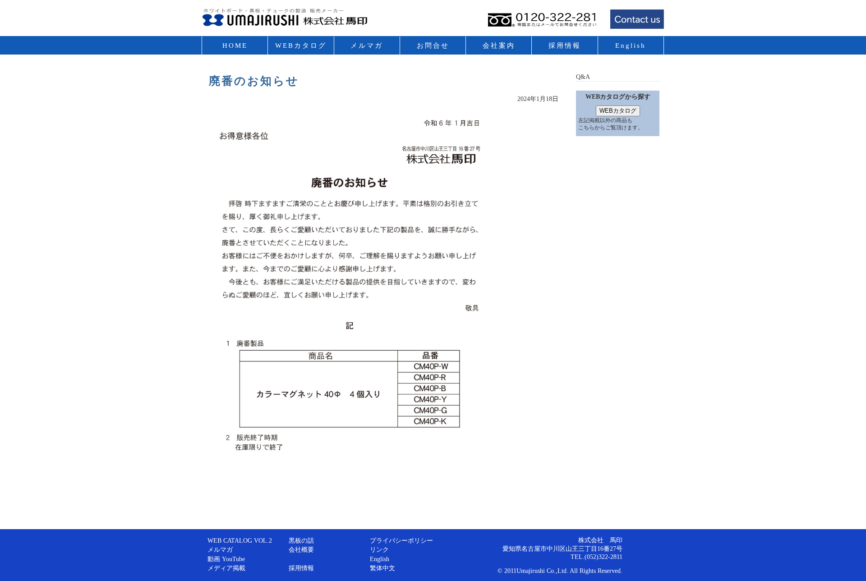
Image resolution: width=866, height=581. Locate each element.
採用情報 (564, 45)
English (630, 45)
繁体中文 (382, 568)
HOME (235, 45)
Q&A (583, 76)
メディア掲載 (226, 568)
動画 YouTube (226, 559)
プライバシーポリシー (401, 540)
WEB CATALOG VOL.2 (239, 540)
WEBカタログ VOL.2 (301, 54)
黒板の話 (301, 540)
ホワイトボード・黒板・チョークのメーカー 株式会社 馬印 (306, 20)
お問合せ (433, 45)
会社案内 (499, 45)
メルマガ (366, 45)
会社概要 (301, 549)
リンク (379, 549)
